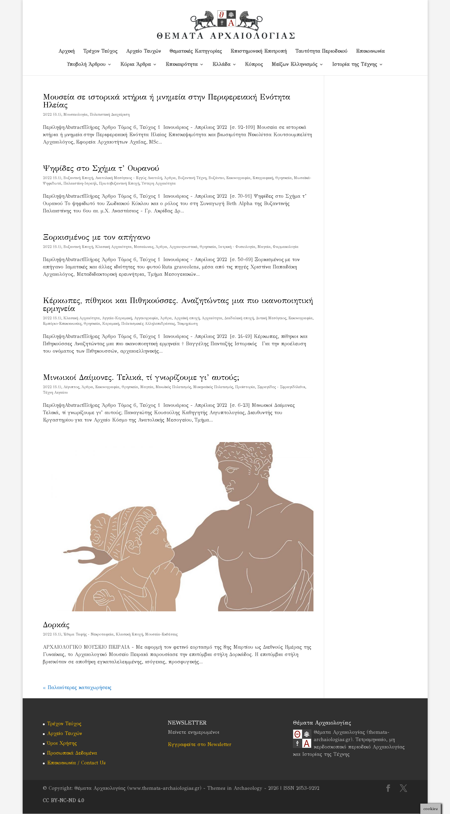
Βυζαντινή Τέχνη (192, 178)
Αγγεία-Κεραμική (117, 318)
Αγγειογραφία (146, 318)
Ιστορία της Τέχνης (354, 64)
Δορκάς (56, 624)
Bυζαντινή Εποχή (78, 178)
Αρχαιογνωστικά (183, 247)
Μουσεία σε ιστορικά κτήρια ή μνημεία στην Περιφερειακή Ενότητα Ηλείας (166, 101)
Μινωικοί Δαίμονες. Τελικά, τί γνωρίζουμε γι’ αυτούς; (141, 377)
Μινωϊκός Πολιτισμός (173, 387)
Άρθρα (170, 178)
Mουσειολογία (75, 114)
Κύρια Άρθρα (135, 64)
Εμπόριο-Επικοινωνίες (62, 323)
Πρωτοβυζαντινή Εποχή (119, 183)
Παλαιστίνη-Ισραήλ (80, 183)
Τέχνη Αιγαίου (55, 392)
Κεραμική (110, 323)
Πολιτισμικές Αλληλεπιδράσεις (148, 323)
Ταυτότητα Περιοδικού (321, 51)
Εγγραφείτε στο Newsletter (199, 744)
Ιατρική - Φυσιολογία (236, 247)
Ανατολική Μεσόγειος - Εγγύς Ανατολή (128, 178)
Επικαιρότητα (182, 64)
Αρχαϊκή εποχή (187, 318)
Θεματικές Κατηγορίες (196, 51)
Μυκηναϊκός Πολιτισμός (213, 387)
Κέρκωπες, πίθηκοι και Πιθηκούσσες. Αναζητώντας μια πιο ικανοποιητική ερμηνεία (178, 304)
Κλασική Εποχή (129, 634)
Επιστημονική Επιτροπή (259, 51)
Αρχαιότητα (212, 318)
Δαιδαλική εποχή (239, 318)
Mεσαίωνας (143, 247)
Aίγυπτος (71, 387)
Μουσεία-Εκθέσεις (161, 634)
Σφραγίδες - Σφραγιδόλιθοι (281, 387)
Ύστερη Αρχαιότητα (158, 183)
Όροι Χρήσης (62, 743)
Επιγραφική (263, 178)
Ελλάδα (221, 64)
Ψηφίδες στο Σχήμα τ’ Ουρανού (101, 168)
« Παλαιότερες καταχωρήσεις (77, 687)
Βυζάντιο (216, 178)
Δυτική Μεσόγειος (271, 318)
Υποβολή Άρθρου (86, 64)
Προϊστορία (245, 387)
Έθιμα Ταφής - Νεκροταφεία (88, 634)
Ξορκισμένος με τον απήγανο (96, 237)
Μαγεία (264, 247)
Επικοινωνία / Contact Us (76, 763)
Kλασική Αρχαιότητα (113, 247)
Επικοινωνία (370, 51)
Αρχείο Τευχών (143, 51)
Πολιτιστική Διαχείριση (109, 114)
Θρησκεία (283, 178)
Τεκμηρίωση (187, 323)
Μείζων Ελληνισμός (294, 64)
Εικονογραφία (238, 178)
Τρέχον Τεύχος (100, 51)
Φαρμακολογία (285, 247)
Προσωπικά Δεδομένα (72, 753)
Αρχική (66, 51)
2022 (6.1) (52, 114)
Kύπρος (254, 64)
